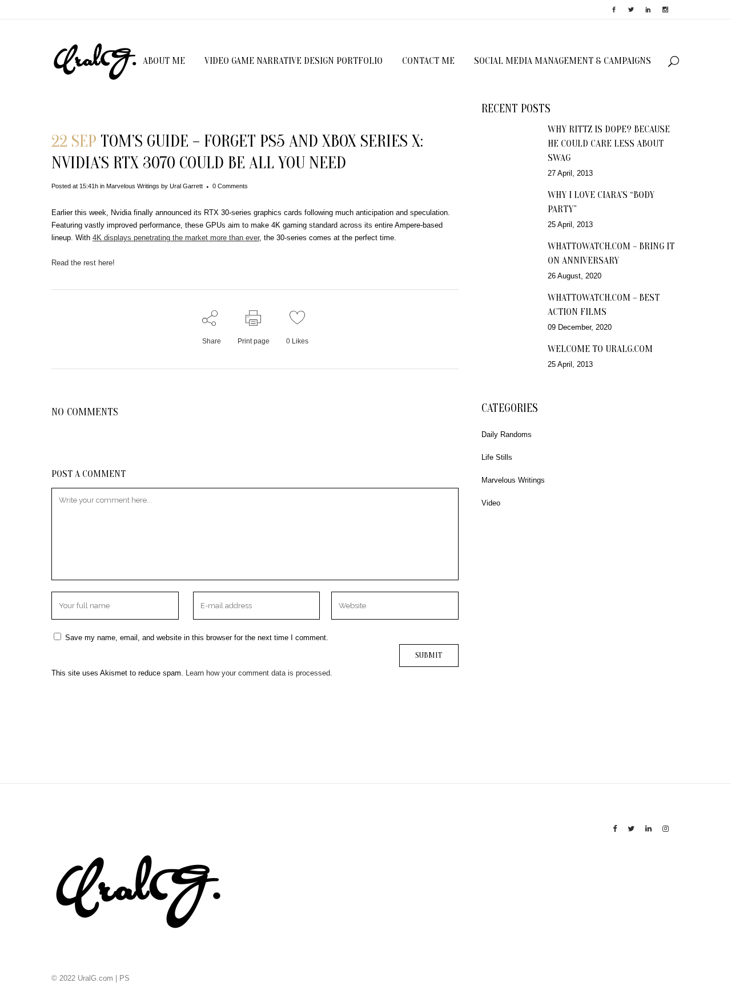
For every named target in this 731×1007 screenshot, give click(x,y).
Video (490, 503)
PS (124, 978)
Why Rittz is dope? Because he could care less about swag (609, 143)
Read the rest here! (83, 262)
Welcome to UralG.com (600, 348)
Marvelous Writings (132, 186)
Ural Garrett (186, 186)
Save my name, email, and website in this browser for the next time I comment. (196, 637)
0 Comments (230, 186)
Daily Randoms (506, 434)
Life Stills (496, 457)
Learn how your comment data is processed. (259, 673)
